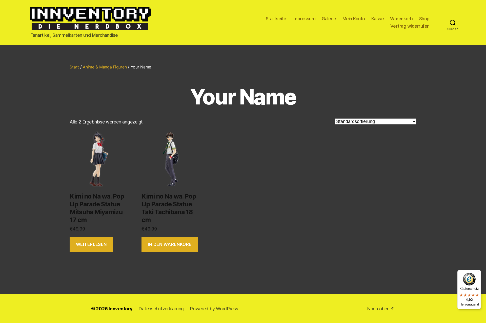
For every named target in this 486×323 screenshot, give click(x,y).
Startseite (276, 18)
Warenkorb (401, 18)
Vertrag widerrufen (410, 26)
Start (74, 66)
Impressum (304, 18)
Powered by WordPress (214, 308)
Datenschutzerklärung (161, 308)
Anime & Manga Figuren (105, 66)
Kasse (377, 18)
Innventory (120, 308)
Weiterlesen (91, 244)
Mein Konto (353, 18)
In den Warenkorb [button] (170, 244)
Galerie (329, 18)
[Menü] (478, 273)
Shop (424, 18)
